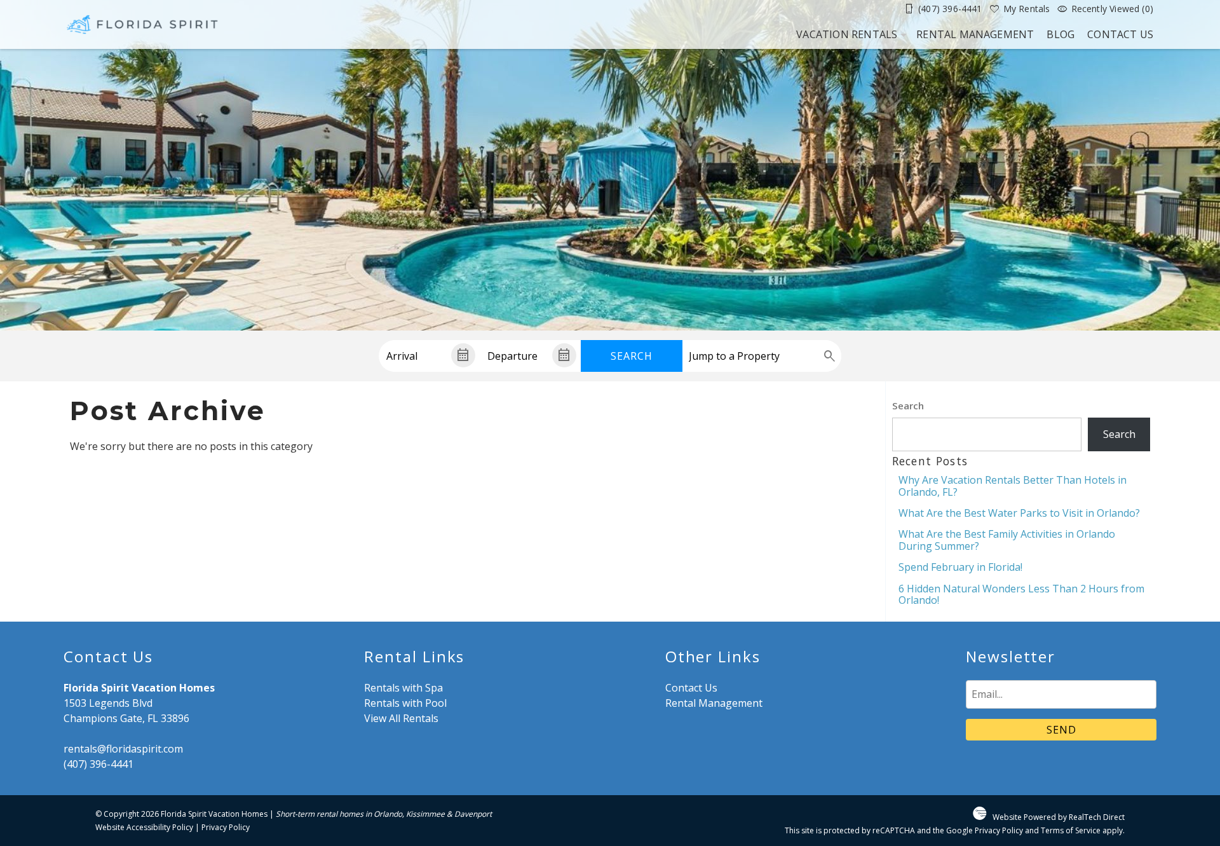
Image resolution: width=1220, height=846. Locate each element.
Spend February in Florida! (960, 567)
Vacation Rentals (846, 34)
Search (632, 356)
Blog (1060, 34)
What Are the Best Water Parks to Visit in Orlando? (1019, 513)
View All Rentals (401, 718)
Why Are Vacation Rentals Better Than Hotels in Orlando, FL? (1012, 485)
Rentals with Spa (403, 688)
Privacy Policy (225, 827)
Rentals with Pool (405, 703)
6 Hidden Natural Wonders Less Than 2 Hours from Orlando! (1021, 594)
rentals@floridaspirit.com (123, 749)
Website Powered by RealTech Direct (1059, 817)
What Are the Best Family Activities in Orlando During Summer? (1006, 539)
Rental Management (975, 34)
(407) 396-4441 (98, 764)
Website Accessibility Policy (144, 827)
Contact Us (1120, 34)
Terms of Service (1071, 830)
